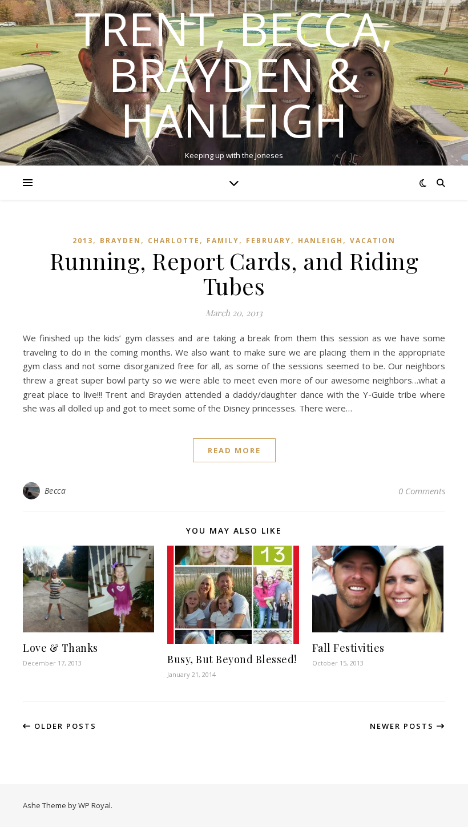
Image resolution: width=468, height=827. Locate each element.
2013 (82, 240)
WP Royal (94, 805)
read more (234, 450)
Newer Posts (403, 726)
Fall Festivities (348, 648)
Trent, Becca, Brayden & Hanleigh (234, 74)
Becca (55, 490)
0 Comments (421, 491)
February (268, 240)
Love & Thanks (60, 648)
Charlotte (174, 240)
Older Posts (63, 726)
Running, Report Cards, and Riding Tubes (234, 273)
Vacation (373, 240)
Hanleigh (320, 240)
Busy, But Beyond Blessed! (232, 659)
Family (223, 240)
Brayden (120, 240)
